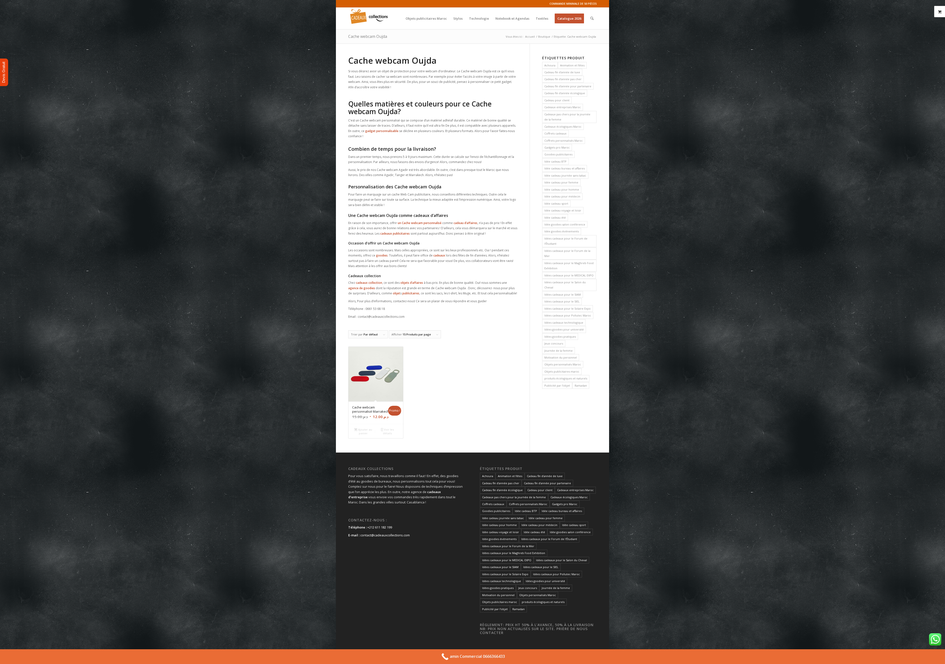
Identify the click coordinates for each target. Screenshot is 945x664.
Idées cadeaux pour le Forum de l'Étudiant (565, 241)
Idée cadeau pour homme (561, 189)
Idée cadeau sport (556, 203)
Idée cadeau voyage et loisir (562, 210)
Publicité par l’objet (557, 385)
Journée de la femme (558, 350)
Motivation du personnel (560, 357)
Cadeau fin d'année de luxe (562, 72)
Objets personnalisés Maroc (562, 364)
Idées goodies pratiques (560, 336)
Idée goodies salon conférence (564, 224)
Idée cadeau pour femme (561, 182)
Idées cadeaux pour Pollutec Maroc (567, 315)
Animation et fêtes (572, 65)
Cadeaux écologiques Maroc (563, 126)
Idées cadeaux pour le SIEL (562, 301)
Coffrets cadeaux (555, 133)
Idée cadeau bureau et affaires (564, 168)
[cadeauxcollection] (369, 18)
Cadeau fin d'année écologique (564, 93)
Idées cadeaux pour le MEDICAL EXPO (569, 275)
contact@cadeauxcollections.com (385, 535)
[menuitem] (426, 18)
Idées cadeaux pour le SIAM (562, 294)
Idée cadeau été (555, 217)
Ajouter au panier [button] (364, 431)
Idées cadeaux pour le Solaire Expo (567, 308)
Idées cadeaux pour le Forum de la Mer (567, 253)
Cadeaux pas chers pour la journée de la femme (567, 116)
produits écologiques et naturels (565, 378)
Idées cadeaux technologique (563, 322)
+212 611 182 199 (379, 527)
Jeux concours (553, 343)
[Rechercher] (592, 18)
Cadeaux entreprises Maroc (562, 107)
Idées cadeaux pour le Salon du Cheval (565, 284)
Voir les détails (388, 431)
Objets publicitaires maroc (561, 371)
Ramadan (581, 385)
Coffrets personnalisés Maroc (563, 140)
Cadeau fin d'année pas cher (563, 79)
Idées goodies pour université (564, 329)
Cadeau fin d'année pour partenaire (567, 86)
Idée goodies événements (561, 231)
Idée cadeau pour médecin (562, 196)
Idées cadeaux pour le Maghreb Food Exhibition (569, 265)
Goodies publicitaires (558, 154)
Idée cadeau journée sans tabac (565, 175)
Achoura (549, 65)
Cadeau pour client (556, 100)
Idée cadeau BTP (555, 161)
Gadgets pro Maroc (557, 147)
